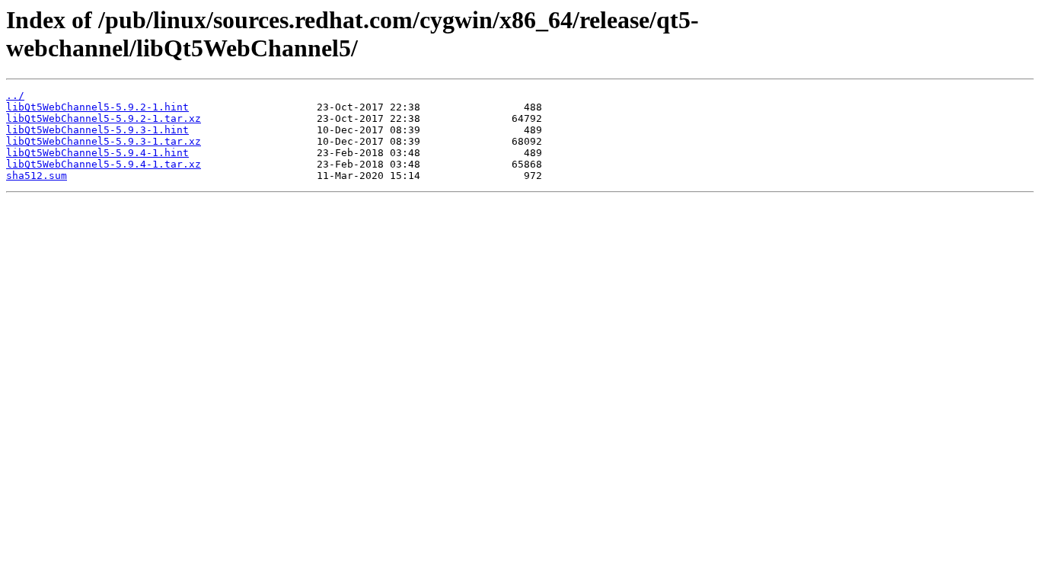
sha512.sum (36, 175)
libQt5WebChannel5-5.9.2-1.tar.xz (103, 118)
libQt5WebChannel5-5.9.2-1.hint (97, 107)
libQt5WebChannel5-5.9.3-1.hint (97, 130)
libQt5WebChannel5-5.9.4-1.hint (97, 152)
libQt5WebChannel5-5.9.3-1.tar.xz (103, 141)
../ (15, 95)
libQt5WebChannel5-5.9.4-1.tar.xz (103, 164)
